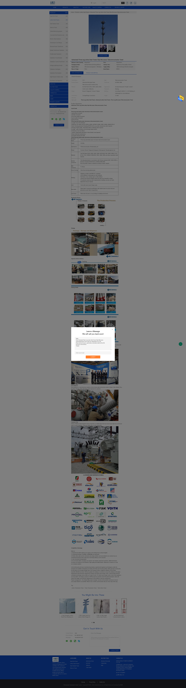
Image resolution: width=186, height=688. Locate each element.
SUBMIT (93, 357)
